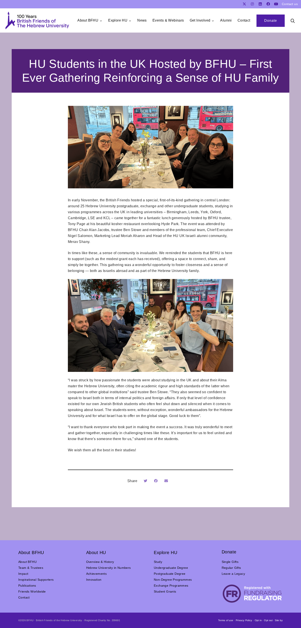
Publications (27, 585)
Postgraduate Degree (170, 573)
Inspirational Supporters (36, 579)
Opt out (268, 620)
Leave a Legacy (233, 573)
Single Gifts (230, 562)
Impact (23, 573)
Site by (279, 620)
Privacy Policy (244, 620)
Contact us (290, 4)
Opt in (258, 620)
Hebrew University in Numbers (108, 567)
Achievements (96, 573)
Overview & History (100, 562)
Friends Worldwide (32, 591)
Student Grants (165, 591)
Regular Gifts (231, 567)
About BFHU (27, 562)
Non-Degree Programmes (173, 579)
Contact (24, 597)
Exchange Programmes (171, 585)
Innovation (94, 579)
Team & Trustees (30, 567)
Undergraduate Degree (171, 567)
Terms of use (225, 620)
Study (158, 562)
